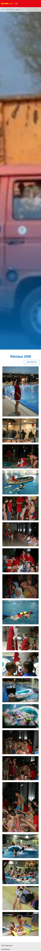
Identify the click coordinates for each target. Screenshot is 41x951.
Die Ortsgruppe (10, 9)
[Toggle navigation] (16, 3)
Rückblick (18, 9)
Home (2, 9)
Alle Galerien (32, 362)
